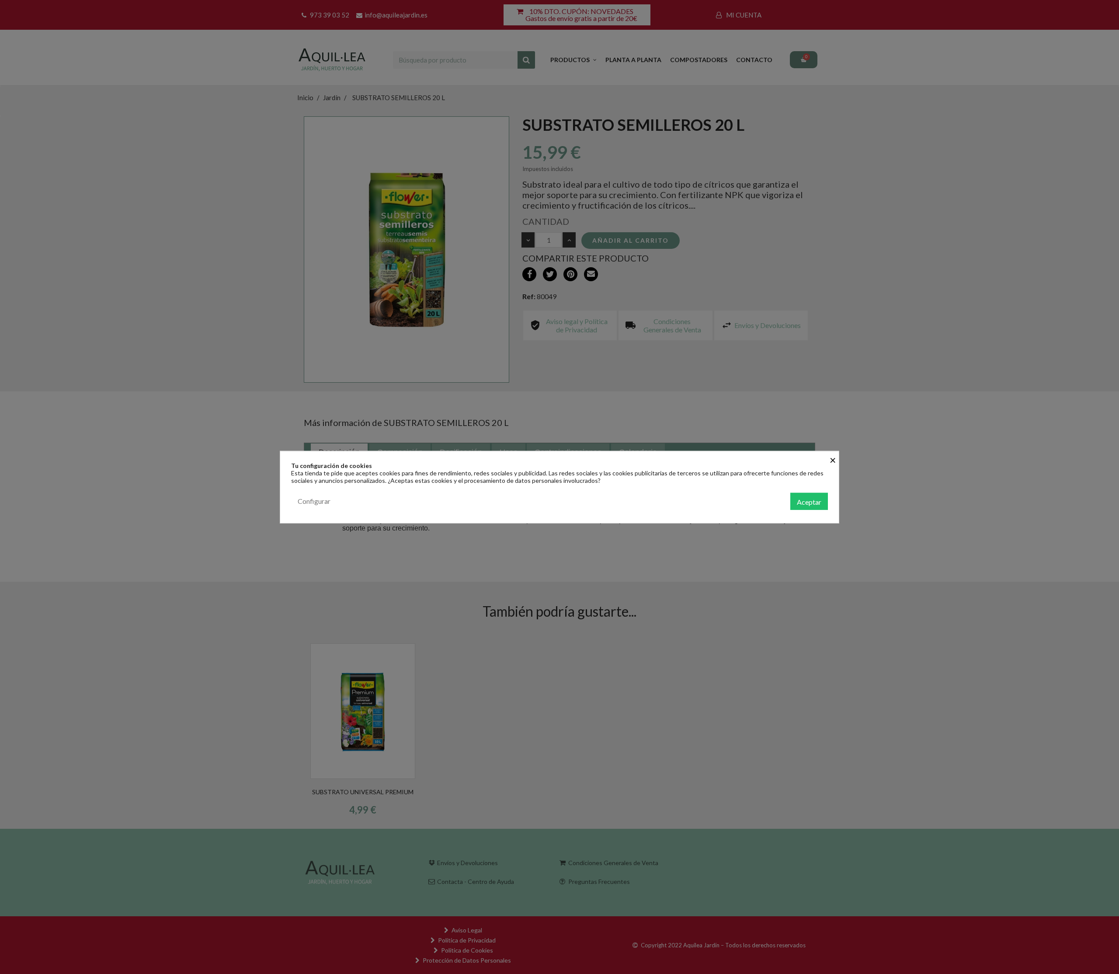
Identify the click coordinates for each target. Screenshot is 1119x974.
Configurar (314, 500)
